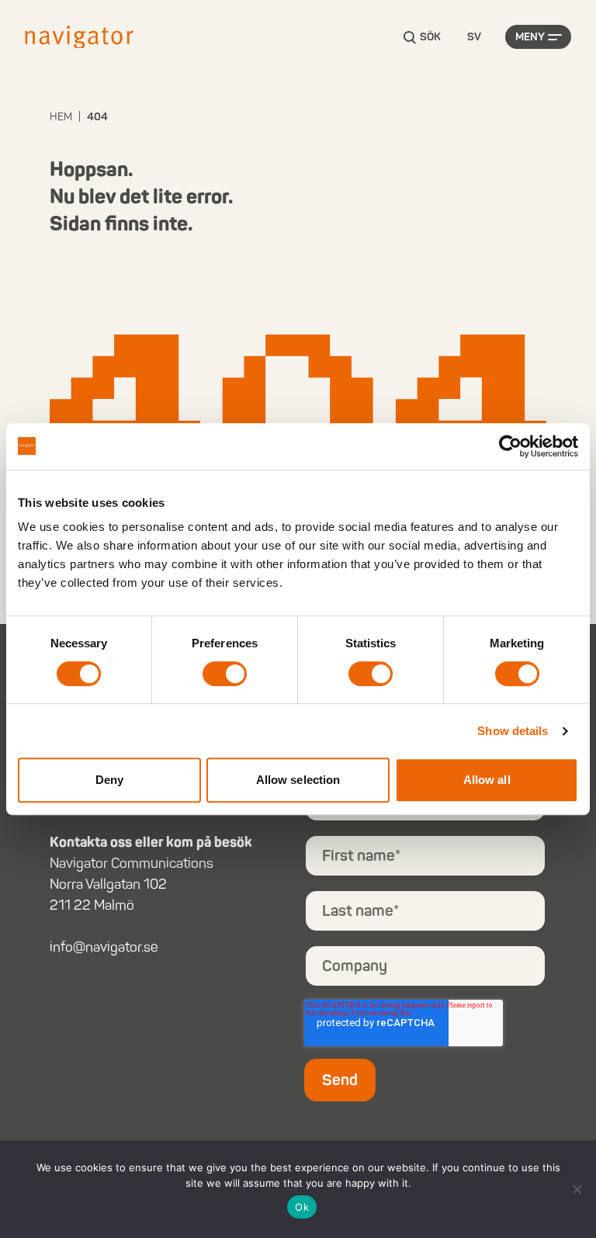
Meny (530, 36)
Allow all (487, 779)
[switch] (225, 673)
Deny (109, 779)
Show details (512, 730)
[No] (576, 1189)
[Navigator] (79, 37)
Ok (302, 1207)
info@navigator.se (104, 946)
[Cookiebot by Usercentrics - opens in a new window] (510, 446)
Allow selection (298, 779)
